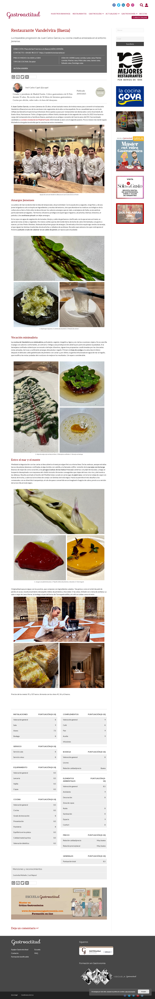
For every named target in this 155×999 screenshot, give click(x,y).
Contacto (14, 953)
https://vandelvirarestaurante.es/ (52, 53)
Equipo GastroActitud (19, 949)
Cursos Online (140, 17)
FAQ (36, 953)
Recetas (143, 14)
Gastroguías (95, 14)
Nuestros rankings (60, 14)
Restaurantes (79, 14)
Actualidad (111, 14)
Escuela (37, 949)
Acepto (143, 992)
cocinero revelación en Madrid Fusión (35, 120)
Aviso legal (14, 995)
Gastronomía (128, 14)
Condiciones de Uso (27, 995)
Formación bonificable (20, 957)
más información (130, 992)
